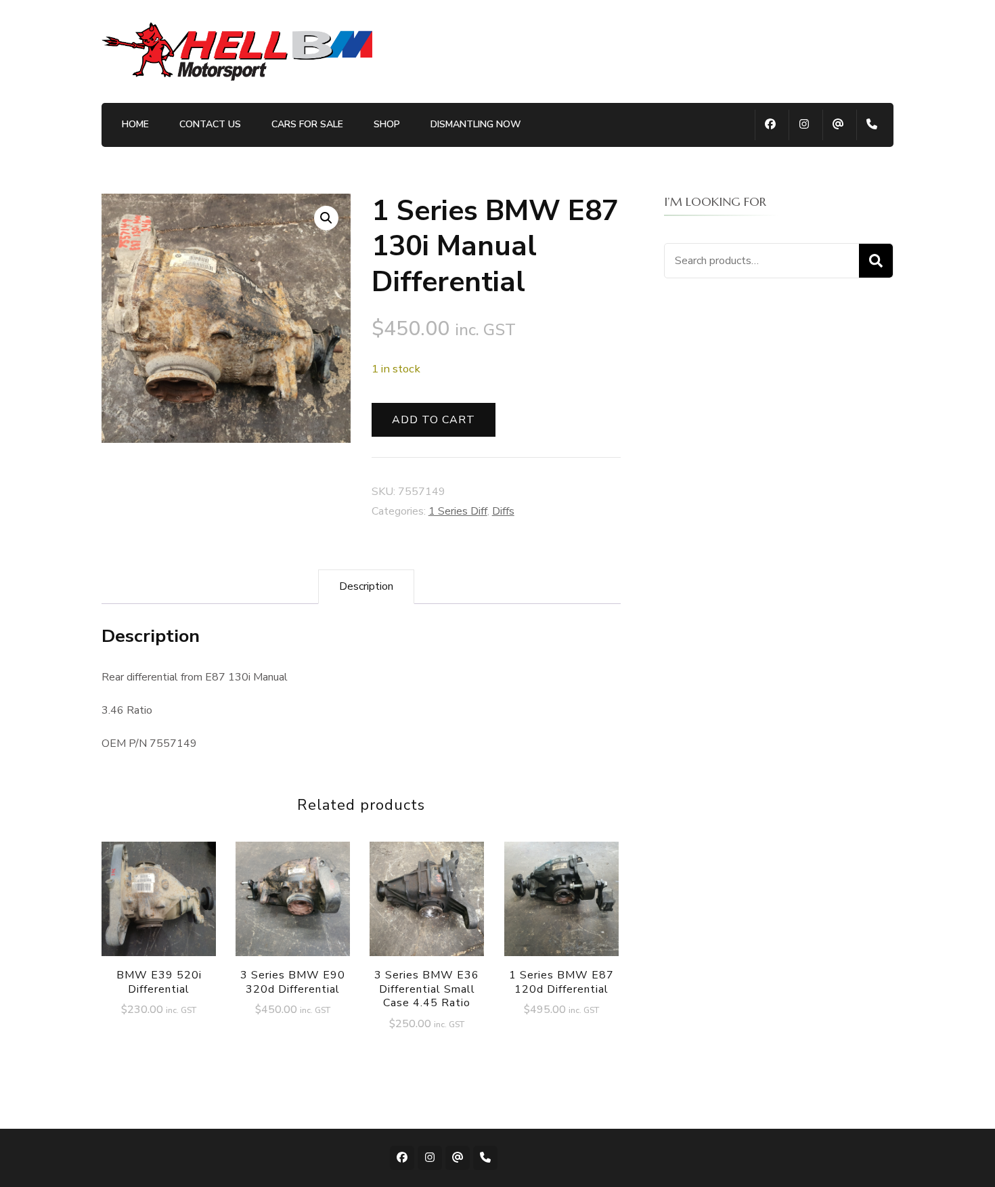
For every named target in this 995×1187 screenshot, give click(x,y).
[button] (326, 218)
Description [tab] (366, 586)
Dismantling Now (475, 124)
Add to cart (433, 419)
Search (876, 261)
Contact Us (210, 124)
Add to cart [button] (159, 903)
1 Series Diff (457, 511)
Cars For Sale (307, 124)
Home (135, 124)
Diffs (503, 511)
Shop (387, 124)
